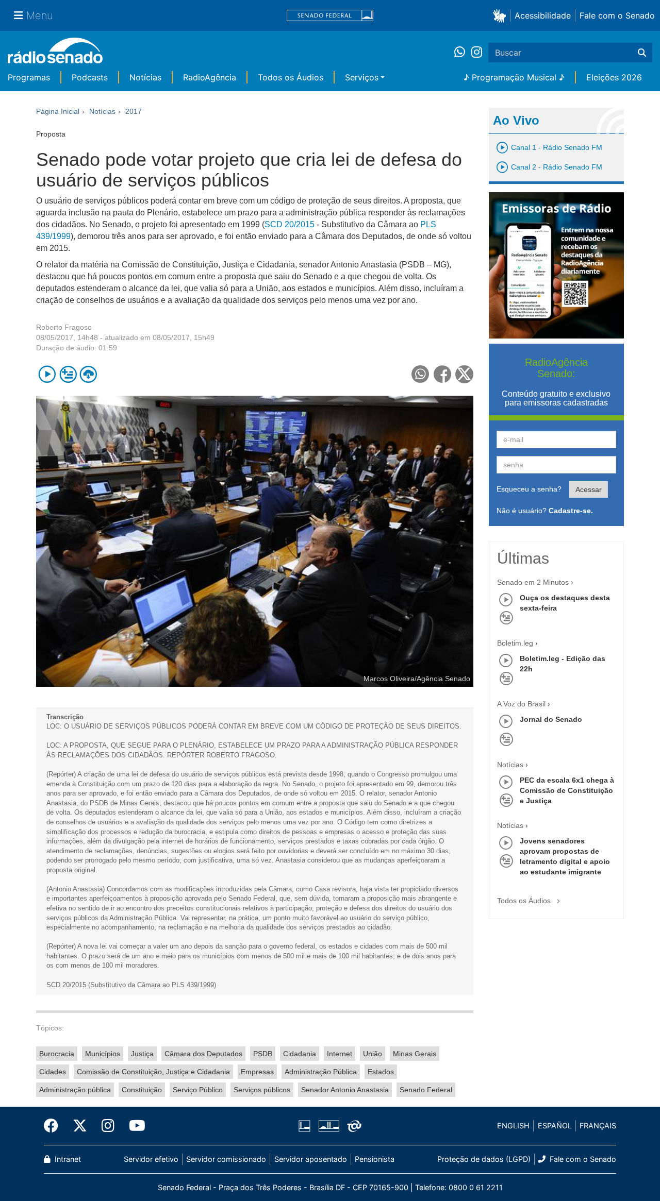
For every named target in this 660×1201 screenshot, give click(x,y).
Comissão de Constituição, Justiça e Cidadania (153, 1072)
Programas (29, 77)
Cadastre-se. (571, 510)
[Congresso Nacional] (328, 1126)
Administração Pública (321, 1072)
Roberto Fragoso (64, 327)
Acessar (588, 489)
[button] (501, 15)
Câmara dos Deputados (203, 1054)
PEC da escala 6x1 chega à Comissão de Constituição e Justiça (567, 790)
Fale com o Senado (617, 15)
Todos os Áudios (290, 77)
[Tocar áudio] (47, 374)
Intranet (67, 1159)
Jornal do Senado (551, 719)
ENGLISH (513, 1125)
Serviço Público (198, 1090)
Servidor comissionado (226, 1159)
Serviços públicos (262, 1090)
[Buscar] (642, 52)
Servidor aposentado (310, 1159)
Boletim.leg (515, 643)
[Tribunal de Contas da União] (352, 1126)
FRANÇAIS (598, 1125)
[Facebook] (54, 1126)
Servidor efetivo (151, 1159)
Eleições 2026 (614, 77)
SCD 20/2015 (290, 224)
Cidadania (299, 1054)
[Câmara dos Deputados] (306, 1126)
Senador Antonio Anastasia (345, 1090)
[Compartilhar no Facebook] (442, 374)
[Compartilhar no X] (464, 374)
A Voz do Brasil (521, 704)
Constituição (142, 1090)
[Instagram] (476, 52)
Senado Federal (426, 1090)
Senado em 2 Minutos (533, 582)
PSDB (262, 1054)
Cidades (52, 1072)
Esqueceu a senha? (529, 489)
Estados (381, 1072)
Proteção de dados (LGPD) (484, 1159)
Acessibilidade (543, 15)
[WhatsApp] (462, 52)
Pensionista (374, 1159)
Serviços (361, 77)
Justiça (142, 1054)
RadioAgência (209, 77)
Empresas (257, 1072)
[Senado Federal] (330, 16)
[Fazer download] (88, 374)
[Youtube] (133, 1126)
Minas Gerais (414, 1054)
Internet (339, 1054)
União (372, 1054)
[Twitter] (79, 1126)
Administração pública (75, 1090)
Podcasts (90, 77)
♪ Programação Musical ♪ (514, 77)
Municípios (102, 1054)
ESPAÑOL (555, 1125)
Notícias (145, 77)
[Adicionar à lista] (67, 374)
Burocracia (56, 1054)
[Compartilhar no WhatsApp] (420, 374)
